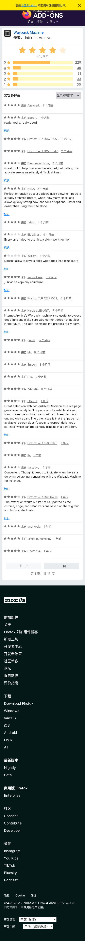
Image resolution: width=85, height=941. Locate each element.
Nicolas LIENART (38, 310)
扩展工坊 (11, 639)
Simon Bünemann (38, 538)
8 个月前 (44, 340)
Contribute (13, 823)
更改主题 (9, 926)
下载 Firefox (29, 5)
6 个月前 (51, 277)
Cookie (20, 895)
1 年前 (44, 401)
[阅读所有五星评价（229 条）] (43, 62)
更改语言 (9, 919)
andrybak (33, 526)
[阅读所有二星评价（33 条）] (43, 79)
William (31, 255)
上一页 (23, 566)
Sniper (31, 364)
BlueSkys (33, 234)
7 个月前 (57, 310)
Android (10, 733)
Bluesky (10, 873)
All (6, 747)
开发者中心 (13, 647)
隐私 (6, 895)
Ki (28, 455)
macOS (10, 718)
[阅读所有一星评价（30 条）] (43, 84)
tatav (30, 222)
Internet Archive (38, 38)
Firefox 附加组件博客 (21, 632)
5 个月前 (45, 255)
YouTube (11, 858)
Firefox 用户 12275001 (42, 298)
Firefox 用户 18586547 (42, 151)
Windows (11, 711)
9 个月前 (41, 376)
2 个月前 (66, 151)
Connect (11, 816)
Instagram (12, 851)
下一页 (61, 566)
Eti (29, 352)
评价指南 (11, 683)
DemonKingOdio (38, 163)
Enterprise (12, 795)
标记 (6, 130)
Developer (12, 830)
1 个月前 (47, 105)
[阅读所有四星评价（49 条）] (43, 67)
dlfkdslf (32, 401)
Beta (8, 775)
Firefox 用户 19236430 (42, 497)
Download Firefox (18, 703)
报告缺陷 (11, 676)
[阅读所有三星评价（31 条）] (43, 73)
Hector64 (33, 551)
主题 (40, 21)
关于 (7, 625)
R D (29, 376)
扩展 (30, 21)
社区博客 (11, 661)
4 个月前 (43, 222)
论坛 (7, 668)
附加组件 (11, 617)
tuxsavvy (33, 467)
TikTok (9, 865)
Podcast (11, 880)
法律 (33, 895)
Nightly (10, 768)
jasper (31, 117)
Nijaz (30, 188)
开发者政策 (13, 654)
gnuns (31, 340)
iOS (7, 725)
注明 (18, 903)
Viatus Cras (34, 277)
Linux (8, 740)
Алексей (33, 105)
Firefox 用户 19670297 (42, 139)
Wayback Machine (28, 32)
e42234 (32, 389)
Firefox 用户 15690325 (42, 443)
